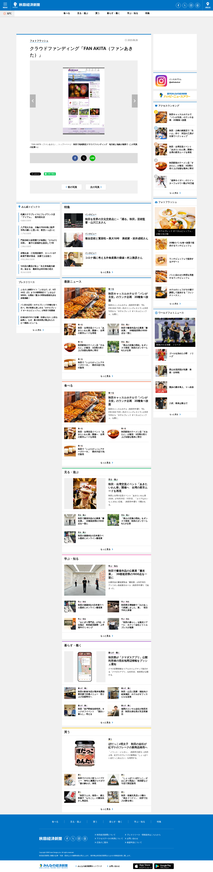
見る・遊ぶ (82, 13)
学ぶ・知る (132, 13)
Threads (197, 5)
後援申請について (134, 842)
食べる (66, 13)
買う (97, 13)
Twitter (184, 5)
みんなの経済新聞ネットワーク (53, 866)
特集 (147, 13)
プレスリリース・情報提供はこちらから (144, 834)
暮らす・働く (113, 13)
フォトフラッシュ (39, 40)
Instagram (191, 5)
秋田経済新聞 (26, 5)
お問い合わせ (132, 838)
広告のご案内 (102, 842)
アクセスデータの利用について (110, 838)
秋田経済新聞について (106, 834)
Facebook (178, 5)
